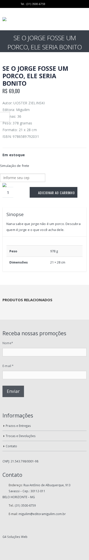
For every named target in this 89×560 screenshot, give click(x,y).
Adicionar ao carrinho (56, 192)
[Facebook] (4, 3)
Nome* (7, 343)
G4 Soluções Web (14, 537)
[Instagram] (16, 3)
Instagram (27, 549)
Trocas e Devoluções (21, 436)
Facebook (10, 549)
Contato (11, 446)
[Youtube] (10, 3)
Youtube (18, 549)
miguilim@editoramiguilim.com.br (42, 514)
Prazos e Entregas (18, 426)
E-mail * (8, 366)
